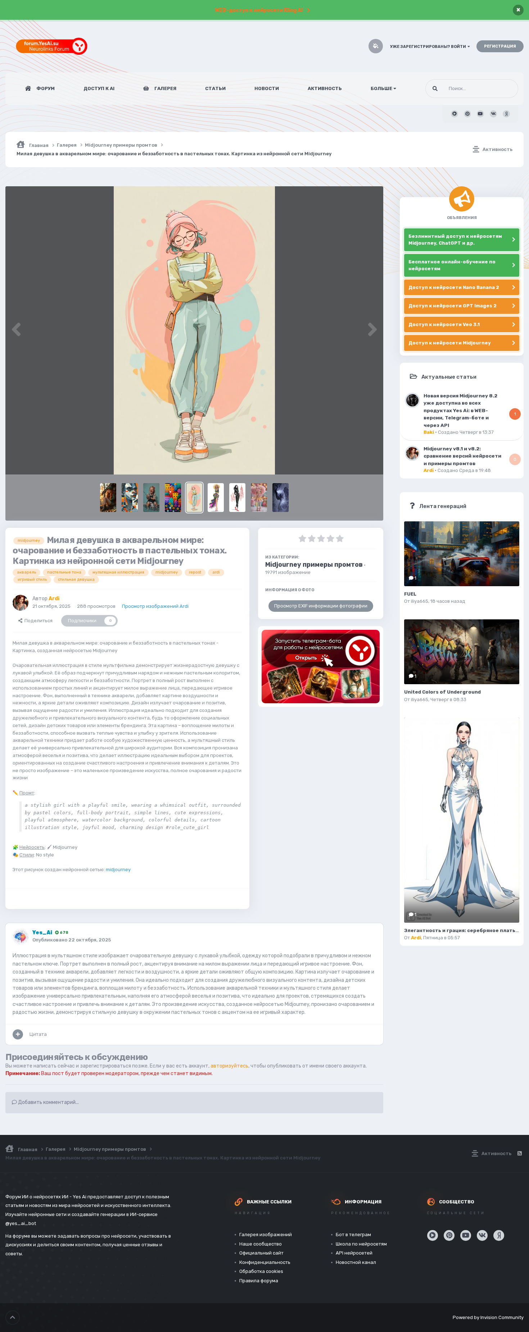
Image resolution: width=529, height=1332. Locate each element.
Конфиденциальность (264, 1262)
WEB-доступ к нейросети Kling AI (259, 10)
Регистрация (500, 46)
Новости (266, 88)
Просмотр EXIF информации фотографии (320, 606)
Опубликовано (71, 940)
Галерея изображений (265, 1234)
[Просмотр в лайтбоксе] (194, 330)
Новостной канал (356, 1262)
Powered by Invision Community (488, 1317)
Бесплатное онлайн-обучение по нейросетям (452, 265)
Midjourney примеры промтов (314, 565)
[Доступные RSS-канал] (519, 1154)
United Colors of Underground (442, 692)
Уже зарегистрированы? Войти (428, 46)
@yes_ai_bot (20, 1223)
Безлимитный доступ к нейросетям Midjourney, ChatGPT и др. (455, 239)
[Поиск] (435, 88)
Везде (502, 88)
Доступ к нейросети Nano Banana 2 (453, 287)
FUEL (410, 594)
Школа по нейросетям (361, 1244)
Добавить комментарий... (48, 1102)
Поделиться (37, 620)
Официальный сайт (261, 1253)
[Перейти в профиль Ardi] (20, 603)
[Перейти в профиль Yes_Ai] (20, 937)
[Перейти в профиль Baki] (412, 400)
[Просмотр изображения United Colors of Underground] (461, 651)
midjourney (118, 869)
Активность (325, 88)
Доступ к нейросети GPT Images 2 (452, 305)
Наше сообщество (260, 1244)
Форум (45, 88)
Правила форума (258, 1280)
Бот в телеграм (353, 1234)
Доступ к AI (98, 88)
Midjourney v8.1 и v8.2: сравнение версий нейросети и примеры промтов (462, 456)
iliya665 (419, 601)
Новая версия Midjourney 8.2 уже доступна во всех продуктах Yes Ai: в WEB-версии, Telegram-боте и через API (460, 410)
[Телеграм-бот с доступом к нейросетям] (321, 666)
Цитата (38, 1034)
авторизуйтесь (229, 1066)
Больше (381, 88)
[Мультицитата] (18, 1034)
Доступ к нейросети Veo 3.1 (444, 324)
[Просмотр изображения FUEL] (461, 553)
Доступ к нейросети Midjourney (449, 343)
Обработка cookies (261, 1271)
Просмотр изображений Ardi (155, 606)
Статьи (215, 88)
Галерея (164, 88)
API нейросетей (354, 1253)
